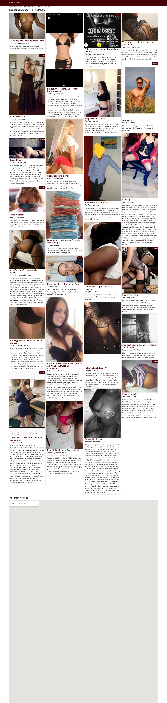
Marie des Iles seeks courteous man (27, 41)
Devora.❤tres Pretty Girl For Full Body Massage (62, 90)
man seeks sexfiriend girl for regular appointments (139, 346)
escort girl (127, 199)
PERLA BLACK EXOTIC (96, 368)
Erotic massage (17, 215)
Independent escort (15, 7)
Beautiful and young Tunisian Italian (64, 450)
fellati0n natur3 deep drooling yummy (24, 271)
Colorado (39, 7)
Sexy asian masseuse (95, 118)
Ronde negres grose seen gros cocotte (99, 287)
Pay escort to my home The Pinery (64, 284)
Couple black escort (94, 439)
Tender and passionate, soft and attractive (137, 43)
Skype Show (16, 160)
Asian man (127, 120)
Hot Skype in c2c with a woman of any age (26, 341)
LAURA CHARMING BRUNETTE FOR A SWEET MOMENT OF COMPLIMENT (64, 366)
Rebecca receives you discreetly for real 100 (102, 50)
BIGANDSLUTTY (14, 3)
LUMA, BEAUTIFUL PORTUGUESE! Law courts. (26, 438)
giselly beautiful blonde (58, 176)
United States (29, 7)
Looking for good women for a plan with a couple (64, 241)
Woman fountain (17, 117)
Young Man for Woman (96, 202)
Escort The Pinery (131, 295)
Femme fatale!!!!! (130, 394)
